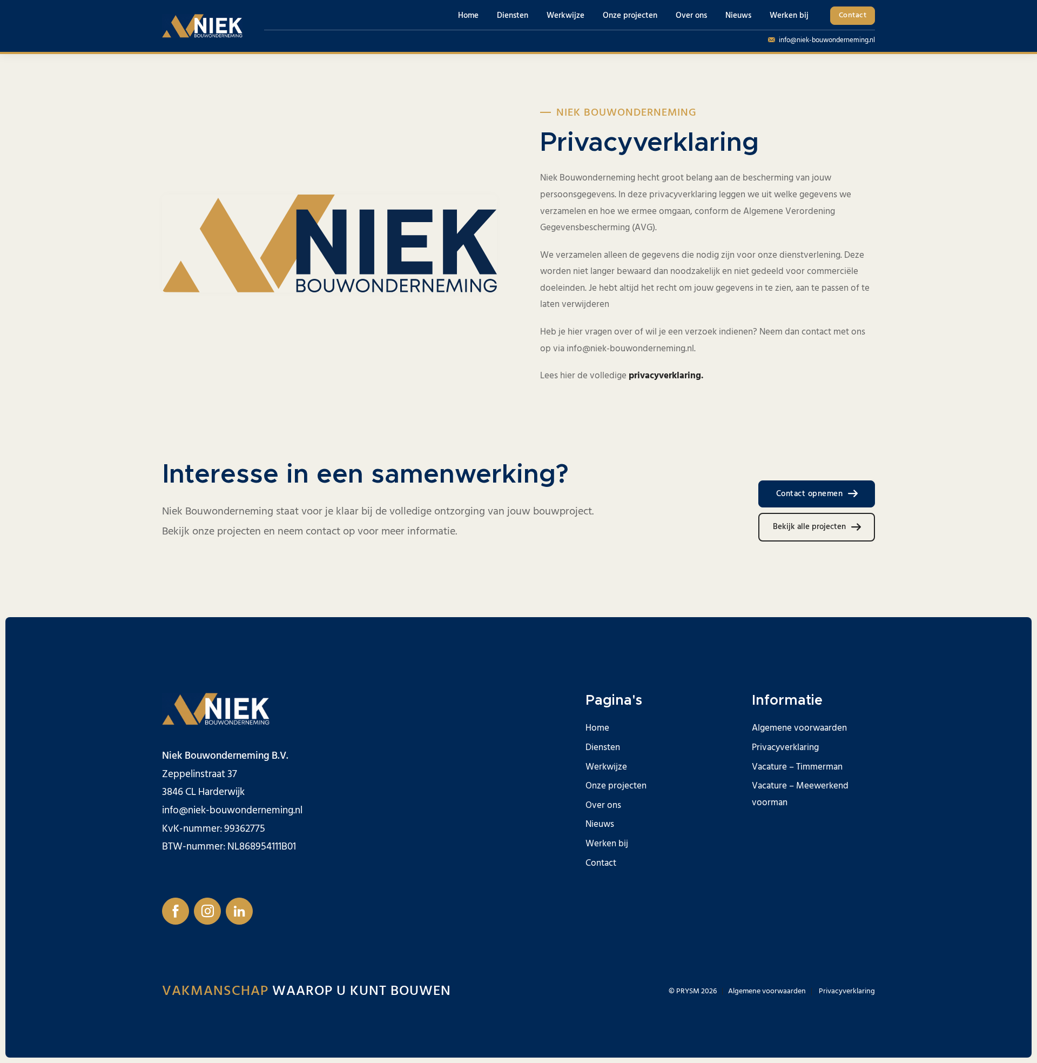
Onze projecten (630, 15)
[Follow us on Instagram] (207, 911)
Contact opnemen (809, 493)
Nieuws (738, 15)
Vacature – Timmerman (797, 766)
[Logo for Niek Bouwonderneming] (202, 26)
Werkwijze (565, 15)
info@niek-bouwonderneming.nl (827, 40)
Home (468, 15)
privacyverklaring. (667, 375)
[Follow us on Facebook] (175, 911)
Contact (853, 15)
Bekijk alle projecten (809, 526)
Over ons (691, 15)
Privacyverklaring (785, 747)
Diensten (512, 15)
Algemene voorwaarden (799, 728)
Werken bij (789, 15)
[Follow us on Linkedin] (239, 911)
